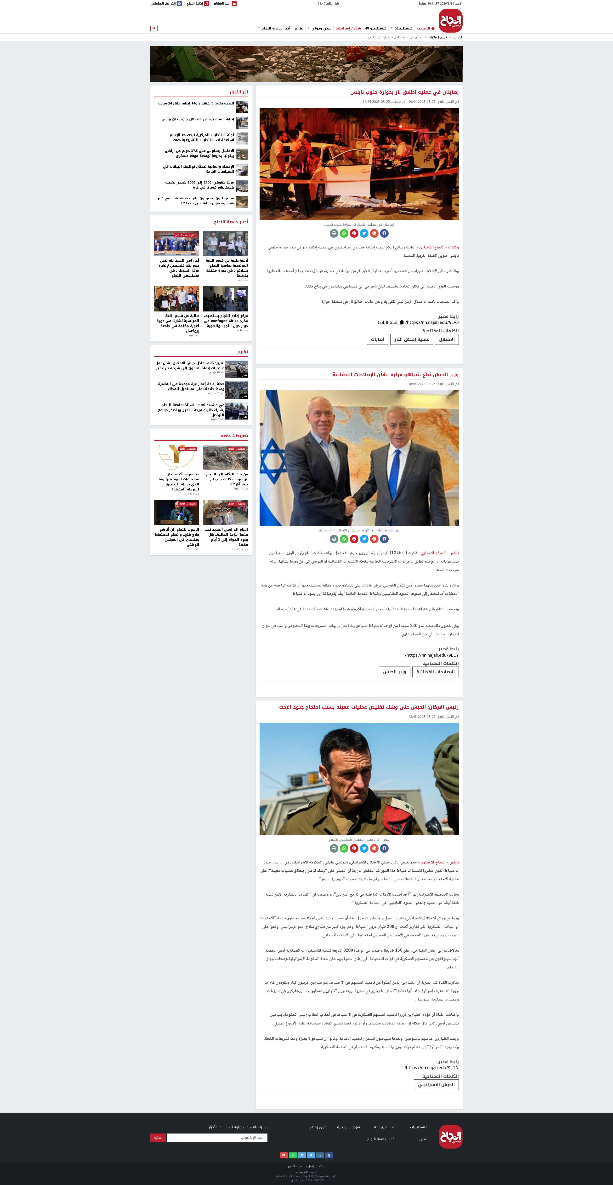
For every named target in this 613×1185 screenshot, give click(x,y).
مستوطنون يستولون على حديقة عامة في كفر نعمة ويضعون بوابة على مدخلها (196, 201)
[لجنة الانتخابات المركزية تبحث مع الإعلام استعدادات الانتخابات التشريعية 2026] (242, 138)
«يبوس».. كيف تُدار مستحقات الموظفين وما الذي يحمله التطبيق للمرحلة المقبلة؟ (179, 482)
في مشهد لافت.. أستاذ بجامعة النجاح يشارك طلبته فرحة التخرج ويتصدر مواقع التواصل (191, 410)
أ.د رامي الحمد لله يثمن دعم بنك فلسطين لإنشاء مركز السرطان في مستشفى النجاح (179, 268)
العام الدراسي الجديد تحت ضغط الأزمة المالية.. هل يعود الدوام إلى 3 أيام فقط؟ (226, 537)
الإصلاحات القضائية (435, 672)
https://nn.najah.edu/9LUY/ (432, 655)
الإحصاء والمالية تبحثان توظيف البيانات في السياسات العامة (198, 169)
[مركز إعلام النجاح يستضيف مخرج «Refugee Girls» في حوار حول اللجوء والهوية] (225, 298)
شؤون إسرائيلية (348, 28)
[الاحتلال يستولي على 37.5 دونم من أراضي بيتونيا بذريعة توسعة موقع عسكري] (242, 154)
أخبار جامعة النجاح (275, 28)
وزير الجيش (394, 672)
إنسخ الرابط (389, 322)
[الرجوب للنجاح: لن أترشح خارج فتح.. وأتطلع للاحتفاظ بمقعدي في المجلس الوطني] (176, 512)
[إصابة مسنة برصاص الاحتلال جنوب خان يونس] (242, 122)
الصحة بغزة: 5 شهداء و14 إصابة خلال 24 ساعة (196, 103)
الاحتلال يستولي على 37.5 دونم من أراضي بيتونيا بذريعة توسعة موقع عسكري (199, 153)
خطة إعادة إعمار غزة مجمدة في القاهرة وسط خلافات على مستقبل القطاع (191, 386)
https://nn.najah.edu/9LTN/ (431, 1068)
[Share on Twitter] (364, 233)
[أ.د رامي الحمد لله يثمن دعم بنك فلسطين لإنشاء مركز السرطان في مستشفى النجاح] (176, 243)
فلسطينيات (403, 28)
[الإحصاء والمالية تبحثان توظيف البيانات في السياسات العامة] (242, 170)
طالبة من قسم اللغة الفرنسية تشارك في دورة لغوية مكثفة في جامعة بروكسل (178, 323)
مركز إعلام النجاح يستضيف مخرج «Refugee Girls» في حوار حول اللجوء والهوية (226, 320)
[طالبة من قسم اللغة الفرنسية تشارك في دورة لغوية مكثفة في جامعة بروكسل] (176, 298)
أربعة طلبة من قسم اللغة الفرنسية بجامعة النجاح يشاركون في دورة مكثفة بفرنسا (227, 268)
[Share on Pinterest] (354, 233)
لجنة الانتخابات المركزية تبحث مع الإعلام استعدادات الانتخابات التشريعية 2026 (202, 137)
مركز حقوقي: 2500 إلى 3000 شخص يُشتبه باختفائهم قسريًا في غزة (199, 185)
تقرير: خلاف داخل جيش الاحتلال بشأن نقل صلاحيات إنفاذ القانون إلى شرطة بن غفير (189, 366)
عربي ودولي (320, 28)
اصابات (377, 339)
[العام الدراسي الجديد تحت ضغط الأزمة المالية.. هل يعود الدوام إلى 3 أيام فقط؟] (225, 512)
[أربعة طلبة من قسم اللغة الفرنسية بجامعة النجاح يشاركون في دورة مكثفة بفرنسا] (225, 243)
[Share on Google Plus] (374, 233)
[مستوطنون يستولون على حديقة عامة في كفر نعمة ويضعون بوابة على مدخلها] (242, 201)
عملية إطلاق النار (411, 339)
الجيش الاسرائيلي (436, 1085)
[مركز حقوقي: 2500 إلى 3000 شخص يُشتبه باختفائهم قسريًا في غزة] (242, 186)
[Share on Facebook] (384, 233)
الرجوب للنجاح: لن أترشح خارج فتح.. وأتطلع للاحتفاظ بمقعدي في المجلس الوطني (177, 537)
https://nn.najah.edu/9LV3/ (432, 322)
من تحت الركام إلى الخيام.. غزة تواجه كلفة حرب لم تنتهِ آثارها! (226, 479)
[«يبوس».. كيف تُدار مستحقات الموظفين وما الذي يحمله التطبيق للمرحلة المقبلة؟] (176, 457)
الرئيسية (458, 37)
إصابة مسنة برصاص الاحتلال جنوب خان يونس (198, 119)
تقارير (298, 28)
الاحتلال (447, 339)
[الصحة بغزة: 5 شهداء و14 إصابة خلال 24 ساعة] (242, 107)
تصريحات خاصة (234, 436)
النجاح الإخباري (451, 21)
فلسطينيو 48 (375, 28)
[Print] (334, 233)
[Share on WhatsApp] (344, 233)
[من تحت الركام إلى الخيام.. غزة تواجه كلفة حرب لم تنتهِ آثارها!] (225, 457)
